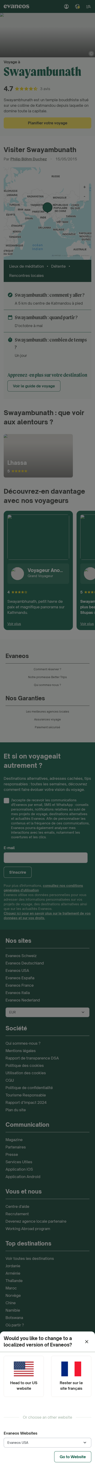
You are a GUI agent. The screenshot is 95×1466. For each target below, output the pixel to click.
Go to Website (73, 1456)
